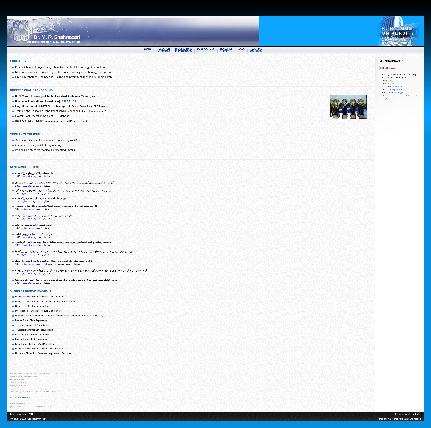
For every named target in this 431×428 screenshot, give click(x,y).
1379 (65, 101)
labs (241, 49)
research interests (163, 50)
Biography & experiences (183, 50)
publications (206, 49)
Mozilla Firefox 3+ (413, 414)
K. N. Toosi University (398, 30)
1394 (74, 101)
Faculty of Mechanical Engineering (405, 419)
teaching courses (256, 50)
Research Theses (226, 50)
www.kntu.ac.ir (24, 398)
